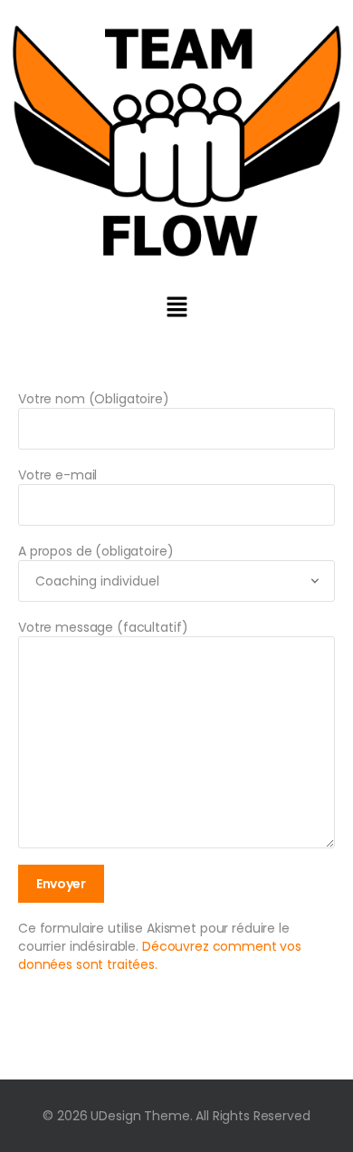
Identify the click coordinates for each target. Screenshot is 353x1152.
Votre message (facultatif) (102, 627)
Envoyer (61, 884)
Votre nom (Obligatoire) (93, 399)
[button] (176, 306)
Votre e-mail (57, 475)
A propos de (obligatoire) (96, 551)
